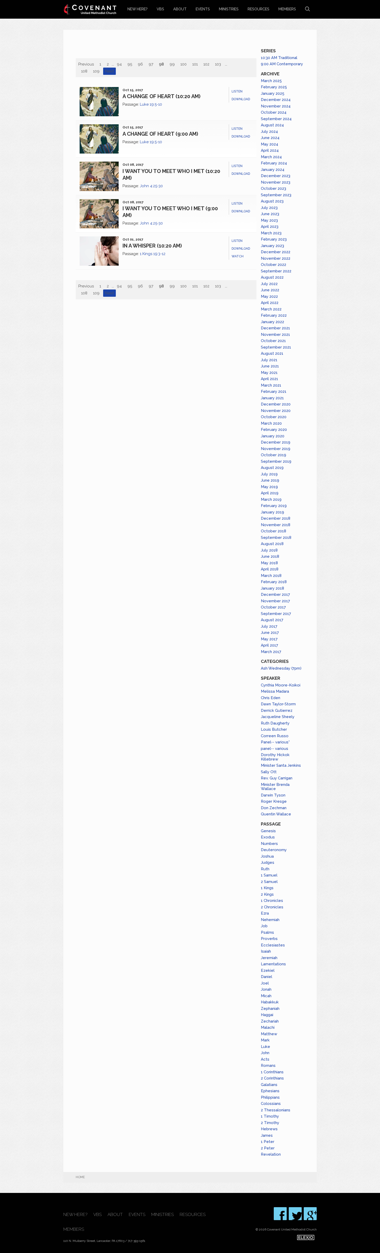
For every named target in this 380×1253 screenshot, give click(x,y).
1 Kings (267, 888)
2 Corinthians (272, 1078)
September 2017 (276, 613)
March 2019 (271, 499)
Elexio (306, 1237)
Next (109, 71)
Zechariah (270, 1021)
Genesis (268, 831)
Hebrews (269, 1129)
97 (151, 64)
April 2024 (270, 150)
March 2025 (271, 80)
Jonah (266, 989)
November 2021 (275, 334)
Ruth (265, 869)
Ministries (229, 9)
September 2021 (276, 347)
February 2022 (274, 315)
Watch (238, 256)
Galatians (269, 1084)
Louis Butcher (274, 729)
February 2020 (274, 429)
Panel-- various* (275, 742)
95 (129, 64)
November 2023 (275, 182)
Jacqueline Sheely (277, 716)
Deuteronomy (274, 850)
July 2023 (269, 207)
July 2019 (269, 474)
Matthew (269, 1034)
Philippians (270, 1097)
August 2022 (272, 277)
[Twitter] (295, 1213)
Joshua (267, 856)
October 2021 (273, 340)
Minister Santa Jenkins (281, 765)
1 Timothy (270, 1116)
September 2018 (276, 537)
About (180, 9)
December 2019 (275, 442)
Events (203, 9)
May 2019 (269, 486)
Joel (265, 983)
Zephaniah (270, 1008)
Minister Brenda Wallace (275, 786)
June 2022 (270, 290)
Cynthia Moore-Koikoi (280, 685)
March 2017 (271, 651)
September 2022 (276, 271)
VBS (160, 9)
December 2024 (276, 99)
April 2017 (269, 645)
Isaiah (266, 951)
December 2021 (275, 328)
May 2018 (269, 563)
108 (84, 71)
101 (195, 64)
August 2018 (272, 543)
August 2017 (272, 620)
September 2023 (276, 195)
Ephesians (270, 1091)
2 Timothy (270, 1122)
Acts (265, 1059)
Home (80, 1177)
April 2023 (269, 226)
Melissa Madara (275, 691)
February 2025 (274, 87)
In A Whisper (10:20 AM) (152, 246)
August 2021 (272, 353)
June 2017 (270, 632)
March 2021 (271, 385)
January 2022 (272, 322)
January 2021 (272, 398)
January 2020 (272, 436)
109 (96, 71)
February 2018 (274, 582)
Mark (265, 1040)
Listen (237, 91)
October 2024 (273, 112)
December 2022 (275, 252)
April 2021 (269, 378)
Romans (268, 1065)
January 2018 (272, 588)
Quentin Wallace (276, 814)
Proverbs (269, 938)
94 (119, 64)
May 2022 (269, 296)
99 (172, 64)
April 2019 (269, 493)
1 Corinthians (272, 1072)
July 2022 (269, 283)
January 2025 (272, 93)
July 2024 (269, 131)
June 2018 (270, 556)
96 (140, 64)
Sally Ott (269, 772)
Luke (265, 1046)
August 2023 (272, 201)
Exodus (268, 837)
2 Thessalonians (275, 1110)
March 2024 (271, 157)
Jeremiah (269, 957)
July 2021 (269, 360)
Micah (266, 996)
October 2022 (273, 264)
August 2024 (272, 125)
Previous (86, 64)
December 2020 (276, 404)
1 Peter (267, 1141)
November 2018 (275, 525)
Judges (267, 862)
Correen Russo (274, 736)
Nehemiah (270, 919)
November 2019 (275, 448)
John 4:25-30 (151, 186)
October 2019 (273, 455)
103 (218, 64)
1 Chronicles (272, 900)
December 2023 (275, 175)
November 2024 (276, 106)
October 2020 (273, 417)
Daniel (266, 976)
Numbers (269, 843)
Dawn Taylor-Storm (278, 704)
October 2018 (273, 531)
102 (206, 64)
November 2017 (275, 601)
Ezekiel (268, 970)
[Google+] (310, 1213)
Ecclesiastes (273, 945)
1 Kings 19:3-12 (152, 253)
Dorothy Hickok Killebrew (275, 757)
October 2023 (273, 188)
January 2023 (272, 245)
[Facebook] (280, 1213)
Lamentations (273, 964)
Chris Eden (270, 698)
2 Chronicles (272, 907)
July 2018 (269, 550)
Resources (258, 9)
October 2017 (273, 607)
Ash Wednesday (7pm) (281, 668)
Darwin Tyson (273, 795)
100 (183, 64)
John (265, 1053)
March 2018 (271, 575)
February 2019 (274, 505)
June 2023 (270, 214)
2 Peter (268, 1148)
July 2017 (269, 626)
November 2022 (275, 258)
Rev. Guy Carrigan (276, 778)
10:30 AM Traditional (279, 57)
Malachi (268, 1027)
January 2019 (272, 512)
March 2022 (271, 309)
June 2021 (270, 366)
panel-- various (274, 748)
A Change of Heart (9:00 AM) (160, 134)
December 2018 (275, 518)
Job (264, 926)
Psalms (267, 932)
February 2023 (274, 239)
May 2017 (269, 639)
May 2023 (269, 220)
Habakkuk (270, 1002)
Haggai (267, 1014)
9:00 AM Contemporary (282, 64)
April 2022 (269, 302)
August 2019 (272, 467)
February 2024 (274, 163)
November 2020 (276, 410)
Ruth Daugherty (275, 723)
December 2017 (275, 594)
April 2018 (269, 569)
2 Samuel (269, 881)
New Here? (137, 9)
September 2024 (276, 119)
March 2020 (271, 423)
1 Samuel (269, 875)
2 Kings (267, 894)
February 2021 (273, 391)
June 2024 (270, 137)
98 (161, 64)
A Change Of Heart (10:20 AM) (161, 96)
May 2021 (269, 372)
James (267, 1135)
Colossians (271, 1103)
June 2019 (270, 480)
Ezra (265, 913)
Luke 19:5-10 (151, 104)
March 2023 (271, 233)
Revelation (271, 1154)
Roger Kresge (274, 801)
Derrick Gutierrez (276, 710)
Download (241, 99)
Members (287, 9)
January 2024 (272, 169)
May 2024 (269, 144)
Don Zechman (273, 808)
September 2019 (276, 461)
